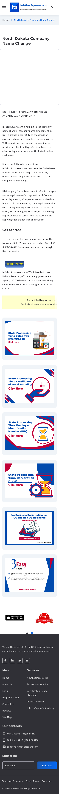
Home (5, 20)
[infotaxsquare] (28, 8)
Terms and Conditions (12, 781)
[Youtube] (27, 660)
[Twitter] (19, 660)
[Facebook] (5, 660)
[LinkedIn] (12, 660)
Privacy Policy (32, 781)
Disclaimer (47, 781)
